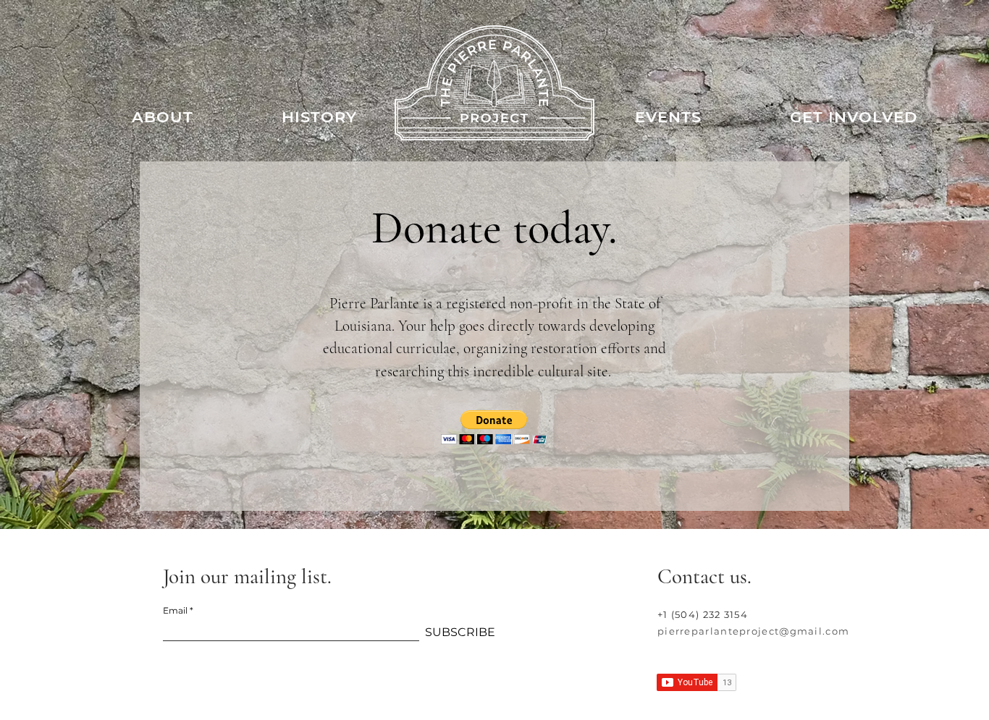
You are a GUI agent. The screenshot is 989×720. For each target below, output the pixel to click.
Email (175, 610)
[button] (494, 427)
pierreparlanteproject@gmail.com (753, 631)
